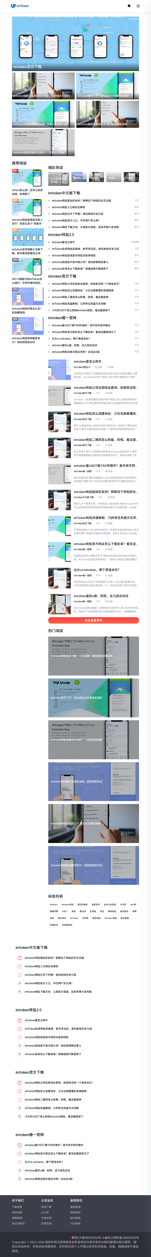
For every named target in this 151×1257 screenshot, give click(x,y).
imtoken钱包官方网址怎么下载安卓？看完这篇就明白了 (106, 544)
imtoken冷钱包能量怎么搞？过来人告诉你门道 (40, 124)
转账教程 (17, 1218)
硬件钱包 (112, 911)
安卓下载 (46, 1206)
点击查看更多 (93, 620)
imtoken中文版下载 (84, 497)
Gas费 (133, 904)
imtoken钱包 (67, 904)
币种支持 (46, 1218)
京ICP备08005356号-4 (89, 1238)
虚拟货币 (124, 911)
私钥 (52, 918)
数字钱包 (96, 918)
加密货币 (96, 904)
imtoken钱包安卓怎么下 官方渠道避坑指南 (102, 124)
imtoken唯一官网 (83, 471)
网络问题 (54, 911)
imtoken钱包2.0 (82, 367)
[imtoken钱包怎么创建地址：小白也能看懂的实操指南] (59, 422)
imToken (74, 918)
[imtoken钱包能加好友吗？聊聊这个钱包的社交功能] (59, 500)
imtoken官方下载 (27, 67)
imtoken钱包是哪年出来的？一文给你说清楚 (39, 152)
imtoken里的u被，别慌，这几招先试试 (101, 596)
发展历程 (46, 1223)
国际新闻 (75, 1212)
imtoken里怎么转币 (87, 361)
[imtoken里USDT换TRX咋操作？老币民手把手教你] (59, 474)
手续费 (85, 918)
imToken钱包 (111, 918)
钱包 (74, 911)
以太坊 (123, 904)
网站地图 (17, 1212)
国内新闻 (75, 1218)
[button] (129, 19)
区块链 (93, 911)
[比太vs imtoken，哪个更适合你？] (59, 578)
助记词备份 (83, 904)
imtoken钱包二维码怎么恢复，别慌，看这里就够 (106, 440)
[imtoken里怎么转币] (59, 369)
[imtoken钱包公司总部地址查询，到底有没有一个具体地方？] (59, 396)
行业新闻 (75, 1223)
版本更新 (125, 918)
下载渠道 (17, 1206)
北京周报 (63, 1242)
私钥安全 (54, 925)
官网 (134, 911)
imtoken (54, 904)
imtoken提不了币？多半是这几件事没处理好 (103, 95)
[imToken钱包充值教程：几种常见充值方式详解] (59, 526)
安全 (102, 911)
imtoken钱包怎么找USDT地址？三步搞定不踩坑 (41, 95)
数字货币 (62, 918)
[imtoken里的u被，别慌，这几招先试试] (59, 604)
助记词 (83, 911)
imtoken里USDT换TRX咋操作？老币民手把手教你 (106, 466)
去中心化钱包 (110, 904)
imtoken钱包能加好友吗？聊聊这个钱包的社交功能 (106, 492)
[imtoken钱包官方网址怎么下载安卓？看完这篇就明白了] (59, 552)
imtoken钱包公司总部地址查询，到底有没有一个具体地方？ (106, 388)
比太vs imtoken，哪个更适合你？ (97, 570)
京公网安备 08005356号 (123, 1238)
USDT (65, 911)
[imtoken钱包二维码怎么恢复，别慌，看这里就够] (59, 448)
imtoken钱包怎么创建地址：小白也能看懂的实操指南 (106, 414)
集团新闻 (75, 1206)
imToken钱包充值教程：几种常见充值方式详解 (105, 518)
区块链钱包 (67, 925)
